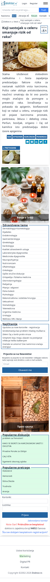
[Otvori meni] (45, 3)
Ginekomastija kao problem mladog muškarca (23, 331)
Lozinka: (6, 505)
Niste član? (25, 524)
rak (9, 136)
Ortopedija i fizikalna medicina (16, 277)
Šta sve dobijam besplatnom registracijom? (25, 532)
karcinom (29, 136)
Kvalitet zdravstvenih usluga (15, 249)
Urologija (6, 315)
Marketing (25, 556)
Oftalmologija (8, 266)
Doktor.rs (7, 21)
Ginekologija (8, 242)
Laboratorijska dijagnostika (15, 253)
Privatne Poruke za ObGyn (14, 451)
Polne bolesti (8, 291)
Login (24, 3)
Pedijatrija (7, 284)
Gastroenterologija (11, 239)
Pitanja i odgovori (10, 287)
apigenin (17, 136)
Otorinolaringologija (11, 280)
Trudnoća (6, 486)
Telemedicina (8, 308)
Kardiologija (8, 246)
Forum (34, 15)
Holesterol (7, 471)
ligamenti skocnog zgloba (14, 461)
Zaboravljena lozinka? (38, 520)
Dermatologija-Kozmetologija (16, 228)
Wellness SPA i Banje (12, 319)
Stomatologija (8, 305)
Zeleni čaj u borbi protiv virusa (16, 334)
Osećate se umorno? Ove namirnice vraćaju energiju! (22, 345)
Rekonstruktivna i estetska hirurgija (19, 298)
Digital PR (25, 561)
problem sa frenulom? (12, 438)
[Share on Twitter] (41, 142)
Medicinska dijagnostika (13, 256)
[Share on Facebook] (45, 142)
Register (34, 3)
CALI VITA (6, 456)
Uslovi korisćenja (25, 550)
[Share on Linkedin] (36, 142)
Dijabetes (6, 232)
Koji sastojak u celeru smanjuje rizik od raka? (31, 21)
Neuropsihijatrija (10, 259)
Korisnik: (6, 497)
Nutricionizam (9, 263)
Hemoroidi (7, 476)
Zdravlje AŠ (24, 15)
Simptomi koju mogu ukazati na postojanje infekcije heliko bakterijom (22, 339)
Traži (43, 10)
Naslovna (5, 15)
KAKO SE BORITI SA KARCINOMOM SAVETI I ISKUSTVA (22, 444)
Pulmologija (7, 294)
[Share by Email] (27, 142)
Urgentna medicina (11, 312)
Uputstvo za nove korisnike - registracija (21, 327)
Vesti (14, 15)
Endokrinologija (9, 235)
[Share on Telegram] (32, 142)
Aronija (5, 491)
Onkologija (7, 270)
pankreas (42, 136)
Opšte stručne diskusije (13, 273)
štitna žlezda (8, 481)
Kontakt (43, 15)
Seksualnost (8, 301)
